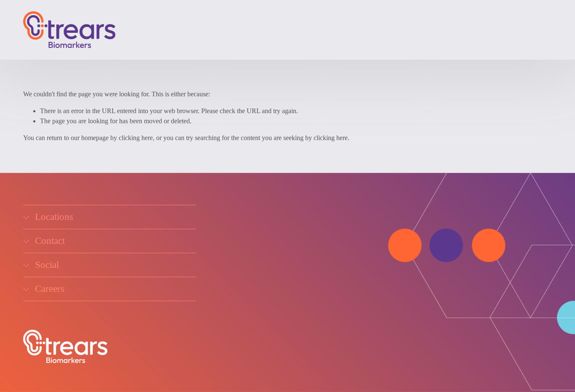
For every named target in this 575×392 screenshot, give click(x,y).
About (514, 29)
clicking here (136, 137)
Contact (541, 29)
